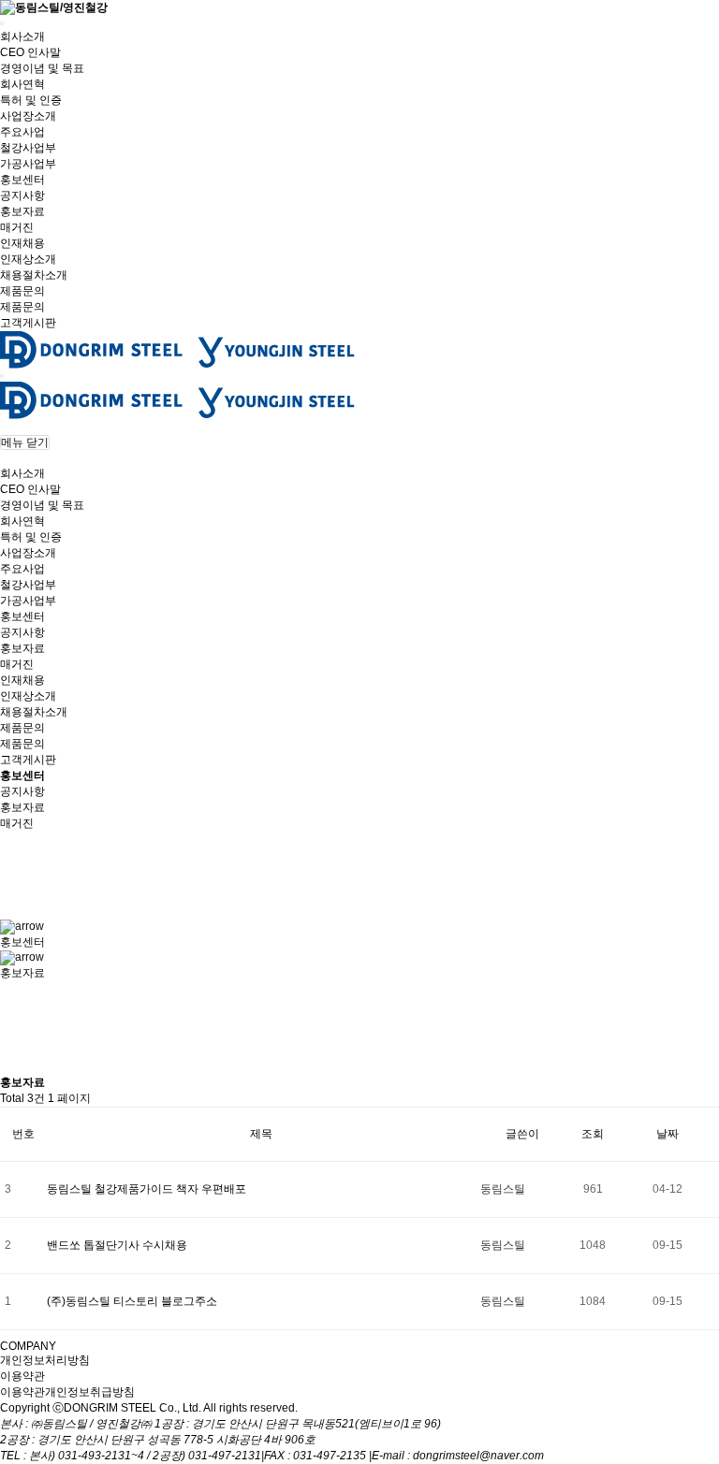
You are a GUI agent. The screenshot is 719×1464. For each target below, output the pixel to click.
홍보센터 (22, 179)
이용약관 (22, 1376)
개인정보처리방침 (45, 1360)
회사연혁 (22, 84)
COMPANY (28, 1346)
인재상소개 (28, 259)
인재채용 (22, 243)
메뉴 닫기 (25, 442)
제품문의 (22, 290)
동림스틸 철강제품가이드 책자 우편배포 (146, 1189)
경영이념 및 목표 (42, 68)
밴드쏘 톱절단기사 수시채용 (118, 1245)
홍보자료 (22, 211)
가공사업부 (28, 163)
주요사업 (22, 131)
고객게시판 (28, 322)
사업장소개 (28, 116)
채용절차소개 (33, 275)
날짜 (667, 1133)
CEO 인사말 (30, 52)
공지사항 (22, 195)
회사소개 (22, 36)
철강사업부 (28, 147)
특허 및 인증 (31, 100)
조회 (592, 1133)
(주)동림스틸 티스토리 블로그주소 (132, 1301)
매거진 (17, 227)
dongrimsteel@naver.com (478, 1455)
